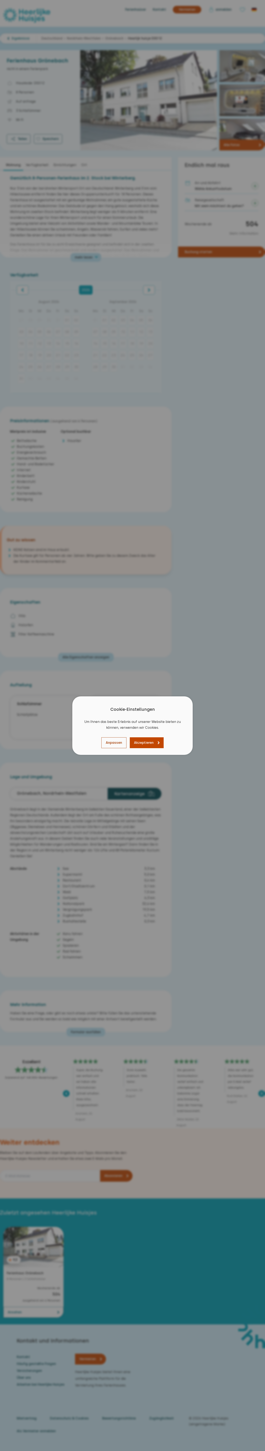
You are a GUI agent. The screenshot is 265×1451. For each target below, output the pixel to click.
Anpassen (114, 743)
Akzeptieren (144, 743)
